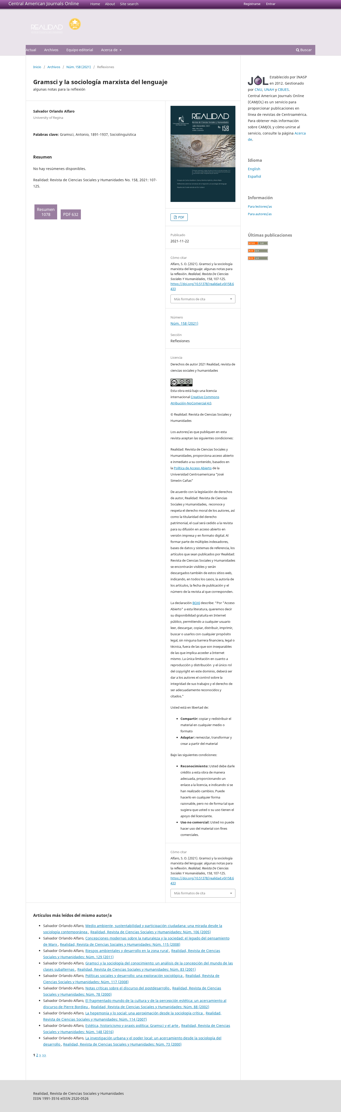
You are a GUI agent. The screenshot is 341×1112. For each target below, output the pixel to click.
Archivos (51, 49)
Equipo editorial (79, 49)
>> (44, 1055)
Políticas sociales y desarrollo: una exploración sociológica (134, 975)
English (254, 168)
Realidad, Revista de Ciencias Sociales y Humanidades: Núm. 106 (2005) (150, 932)
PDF (180, 217)
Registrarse (252, 3)
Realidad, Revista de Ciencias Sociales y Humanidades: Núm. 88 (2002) (150, 1006)
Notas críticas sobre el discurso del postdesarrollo (127, 988)
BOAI (196, 603)
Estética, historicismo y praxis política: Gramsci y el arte (132, 1025)
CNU (258, 89)
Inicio (37, 67)
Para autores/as (260, 214)
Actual (31, 49)
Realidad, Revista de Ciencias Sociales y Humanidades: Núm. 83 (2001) (136, 969)
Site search (129, 3)
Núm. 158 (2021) (78, 67)
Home (95, 3)
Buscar (305, 49)
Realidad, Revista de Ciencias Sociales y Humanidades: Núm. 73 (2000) (122, 1044)
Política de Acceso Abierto (193, 468)
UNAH (269, 89)
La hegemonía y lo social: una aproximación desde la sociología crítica (144, 1013)
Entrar (270, 3)
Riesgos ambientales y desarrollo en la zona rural (127, 950)
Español (254, 176)
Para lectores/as (260, 206)
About (110, 3)
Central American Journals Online (43, 3)
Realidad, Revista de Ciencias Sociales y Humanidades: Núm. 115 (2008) (120, 944)
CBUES (283, 89)
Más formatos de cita (189, 299)
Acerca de (110, 49)
